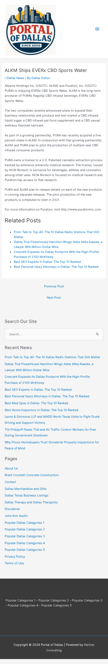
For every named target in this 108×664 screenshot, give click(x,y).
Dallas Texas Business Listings (26, 495)
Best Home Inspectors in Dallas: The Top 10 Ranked (41, 410)
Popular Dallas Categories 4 (25, 543)
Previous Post (54, 286)
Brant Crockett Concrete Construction (32, 475)
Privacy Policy (15, 556)
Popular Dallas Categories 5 (25, 550)
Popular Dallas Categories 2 (25, 529)
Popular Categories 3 (87, 600)
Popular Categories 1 (20, 600)
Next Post (54, 297)
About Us (11, 468)
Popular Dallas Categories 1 (24, 523)
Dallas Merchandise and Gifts (26, 489)
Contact (10, 482)
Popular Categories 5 (56, 605)
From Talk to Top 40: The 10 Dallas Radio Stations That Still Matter (52, 357)
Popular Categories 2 (53, 600)
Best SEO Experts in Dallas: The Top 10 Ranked (47, 262)
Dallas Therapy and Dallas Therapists (31, 502)
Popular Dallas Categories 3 (25, 536)
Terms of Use (14, 563)
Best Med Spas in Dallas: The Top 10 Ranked (36, 403)
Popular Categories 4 (23, 605)
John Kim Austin (16, 516)
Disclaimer (12, 509)
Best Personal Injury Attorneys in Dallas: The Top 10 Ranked (56, 267)
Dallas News (15, 78)
